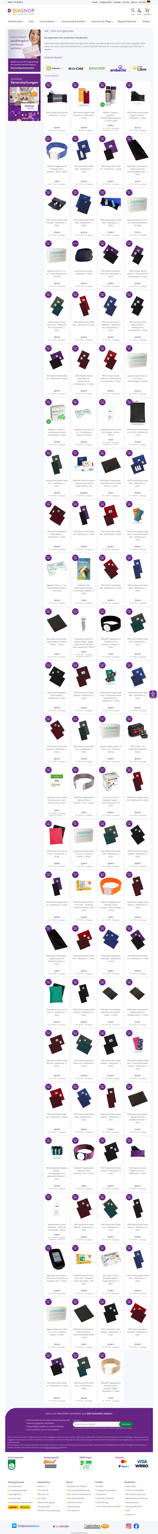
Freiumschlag (15, 1498)
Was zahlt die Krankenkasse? (79, 1494)
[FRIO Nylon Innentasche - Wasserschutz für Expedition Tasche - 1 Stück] (137, 1109)
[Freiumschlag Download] (24, 51)
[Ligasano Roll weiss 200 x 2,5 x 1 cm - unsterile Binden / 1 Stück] (56, 1324)
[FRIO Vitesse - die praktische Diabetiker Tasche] (137, 739)
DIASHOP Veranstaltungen (49, 1510)
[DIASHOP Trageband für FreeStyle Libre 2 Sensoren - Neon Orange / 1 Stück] (110, 897)
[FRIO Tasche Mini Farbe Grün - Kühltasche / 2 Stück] (83, 1377)
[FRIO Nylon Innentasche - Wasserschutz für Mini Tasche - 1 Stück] (110, 1002)
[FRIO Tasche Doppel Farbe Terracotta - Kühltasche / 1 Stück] (83, 107)
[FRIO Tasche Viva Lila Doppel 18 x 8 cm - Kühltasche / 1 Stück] (137, 1163)
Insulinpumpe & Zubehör (73, 21)
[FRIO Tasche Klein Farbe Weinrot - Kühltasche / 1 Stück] (83, 1217)
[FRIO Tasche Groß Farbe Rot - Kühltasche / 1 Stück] (110, 580)
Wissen (134, 2)
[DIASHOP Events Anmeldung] (24, 98)
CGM (31, 21)
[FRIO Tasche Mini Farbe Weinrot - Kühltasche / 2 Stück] (83, 687)
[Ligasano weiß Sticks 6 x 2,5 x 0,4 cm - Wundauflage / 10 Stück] (137, 370)
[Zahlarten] (132, 1465)
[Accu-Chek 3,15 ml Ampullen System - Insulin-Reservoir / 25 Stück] (110, 792)
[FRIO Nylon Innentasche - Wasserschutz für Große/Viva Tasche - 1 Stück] (56, 950)
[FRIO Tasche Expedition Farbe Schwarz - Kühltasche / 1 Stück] (56, 687)
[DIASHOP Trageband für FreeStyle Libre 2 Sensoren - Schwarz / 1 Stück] (110, 633)
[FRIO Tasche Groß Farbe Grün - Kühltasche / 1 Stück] (110, 1217)
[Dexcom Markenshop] (97, 68)
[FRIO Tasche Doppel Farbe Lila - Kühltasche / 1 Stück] (56, 897)
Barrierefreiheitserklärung (136, 1498)
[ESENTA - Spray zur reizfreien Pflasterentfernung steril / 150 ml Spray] (110, 107)
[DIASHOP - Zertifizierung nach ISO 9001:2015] (16, 1465)
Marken (146, 21)
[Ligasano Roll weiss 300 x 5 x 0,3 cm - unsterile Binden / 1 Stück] (83, 844)
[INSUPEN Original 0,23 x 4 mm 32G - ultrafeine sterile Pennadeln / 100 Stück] (83, 1270)
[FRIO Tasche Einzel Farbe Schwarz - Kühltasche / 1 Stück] (137, 1217)
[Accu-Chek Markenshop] (76, 68)
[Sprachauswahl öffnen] (148, 2)
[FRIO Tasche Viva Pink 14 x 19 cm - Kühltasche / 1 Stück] (56, 844)
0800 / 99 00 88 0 (15, 2)
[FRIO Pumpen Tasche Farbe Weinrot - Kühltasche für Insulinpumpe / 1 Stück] (83, 370)
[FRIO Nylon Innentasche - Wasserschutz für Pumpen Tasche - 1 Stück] (137, 1002)
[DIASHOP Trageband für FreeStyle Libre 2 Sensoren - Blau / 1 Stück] (56, 161)
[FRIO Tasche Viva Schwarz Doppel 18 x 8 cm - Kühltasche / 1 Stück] (137, 107)
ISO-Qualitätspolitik (75, 1498)
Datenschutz (131, 1486)
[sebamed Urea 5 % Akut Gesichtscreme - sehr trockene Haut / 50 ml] (56, 792)
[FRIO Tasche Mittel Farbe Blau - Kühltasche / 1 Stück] (137, 473)
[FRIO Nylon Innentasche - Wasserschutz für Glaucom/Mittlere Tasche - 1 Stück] (83, 1324)
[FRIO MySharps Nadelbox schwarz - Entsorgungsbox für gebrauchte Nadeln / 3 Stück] (56, 1163)
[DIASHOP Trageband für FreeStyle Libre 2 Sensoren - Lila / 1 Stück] (83, 1163)
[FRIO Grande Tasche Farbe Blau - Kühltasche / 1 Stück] (110, 213)
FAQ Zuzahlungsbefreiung (78, 1490)
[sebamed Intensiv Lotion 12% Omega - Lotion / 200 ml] (110, 422)
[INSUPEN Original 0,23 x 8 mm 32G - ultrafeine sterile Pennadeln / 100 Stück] (83, 897)
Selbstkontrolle (15, 21)
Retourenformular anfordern (21, 1502)
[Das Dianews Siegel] (52, 1465)
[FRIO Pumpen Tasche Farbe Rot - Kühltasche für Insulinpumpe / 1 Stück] (110, 370)
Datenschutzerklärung (52, 1448)
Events (95, 2)
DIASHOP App (102, 1502)
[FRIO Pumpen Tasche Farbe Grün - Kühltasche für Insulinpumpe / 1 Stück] (56, 317)
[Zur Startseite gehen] (21, 12)
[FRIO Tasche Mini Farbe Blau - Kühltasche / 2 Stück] (83, 161)
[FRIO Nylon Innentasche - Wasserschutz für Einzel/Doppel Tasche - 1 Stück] (137, 161)
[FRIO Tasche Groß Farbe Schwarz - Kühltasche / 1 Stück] (137, 844)
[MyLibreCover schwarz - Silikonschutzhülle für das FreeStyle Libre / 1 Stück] (56, 1270)
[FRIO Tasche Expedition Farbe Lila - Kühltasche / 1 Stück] (110, 264)
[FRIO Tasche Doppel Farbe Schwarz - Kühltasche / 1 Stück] (83, 1002)
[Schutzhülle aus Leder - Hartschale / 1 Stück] (83, 264)
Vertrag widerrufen (134, 1506)
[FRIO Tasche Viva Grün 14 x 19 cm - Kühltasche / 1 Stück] (56, 1002)
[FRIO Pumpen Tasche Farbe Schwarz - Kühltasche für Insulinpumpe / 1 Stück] (137, 317)
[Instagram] (129, 1526)
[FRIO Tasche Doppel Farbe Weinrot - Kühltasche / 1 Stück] (137, 897)
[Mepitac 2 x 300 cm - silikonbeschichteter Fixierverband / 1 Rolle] (56, 422)
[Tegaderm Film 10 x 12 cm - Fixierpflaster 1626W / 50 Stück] (83, 422)
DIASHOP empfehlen (105, 1498)
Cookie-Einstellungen (135, 1490)
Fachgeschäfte (106, 2)
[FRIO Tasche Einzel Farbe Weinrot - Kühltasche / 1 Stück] (110, 1109)
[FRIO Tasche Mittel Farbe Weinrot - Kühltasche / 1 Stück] (56, 1055)
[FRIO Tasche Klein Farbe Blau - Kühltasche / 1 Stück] (137, 687)
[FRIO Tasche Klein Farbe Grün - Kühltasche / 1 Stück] (110, 844)
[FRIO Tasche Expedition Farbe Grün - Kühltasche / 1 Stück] (83, 1055)
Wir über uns (43, 1494)
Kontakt (142, 2)
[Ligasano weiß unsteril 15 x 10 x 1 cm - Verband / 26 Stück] (110, 739)
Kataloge (117, 2)
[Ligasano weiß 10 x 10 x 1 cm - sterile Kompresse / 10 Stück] (137, 213)
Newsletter (101, 1494)
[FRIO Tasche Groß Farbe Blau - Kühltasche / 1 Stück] (83, 1109)
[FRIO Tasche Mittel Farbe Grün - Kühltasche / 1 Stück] (137, 633)
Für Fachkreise (73, 1510)
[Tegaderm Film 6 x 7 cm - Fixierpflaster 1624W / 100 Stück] (56, 580)
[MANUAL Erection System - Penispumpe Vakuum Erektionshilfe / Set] (83, 473)
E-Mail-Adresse (77, 1420)
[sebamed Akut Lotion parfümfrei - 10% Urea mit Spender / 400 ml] (56, 1217)
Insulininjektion (47, 21)
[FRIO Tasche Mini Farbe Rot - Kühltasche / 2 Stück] (110, 526)
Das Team (42, 1498)
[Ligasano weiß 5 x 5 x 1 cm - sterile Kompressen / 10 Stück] (56, 264)
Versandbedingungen (18, 1490)
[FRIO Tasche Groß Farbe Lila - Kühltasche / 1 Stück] (137, 950)
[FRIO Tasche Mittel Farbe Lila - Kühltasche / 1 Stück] (56, 370)
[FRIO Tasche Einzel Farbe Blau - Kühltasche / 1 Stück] (137, 580)
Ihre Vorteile (43, 1490)
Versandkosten (15, 1486)
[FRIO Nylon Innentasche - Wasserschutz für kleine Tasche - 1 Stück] (56, 633)
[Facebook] (136, 1526)
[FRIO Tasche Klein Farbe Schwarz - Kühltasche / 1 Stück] (110, 1324)
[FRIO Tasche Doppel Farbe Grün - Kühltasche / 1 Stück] (56, 473)
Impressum (130, 1514)
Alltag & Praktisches (126, 21)
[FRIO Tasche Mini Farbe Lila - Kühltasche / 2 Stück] (110, 161)
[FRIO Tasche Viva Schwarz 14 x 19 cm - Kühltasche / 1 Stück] (137, 422)
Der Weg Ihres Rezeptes (77, 1486)
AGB (127, 1510)
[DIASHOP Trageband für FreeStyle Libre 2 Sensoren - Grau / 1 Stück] (83, 792)
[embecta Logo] (118, 68)
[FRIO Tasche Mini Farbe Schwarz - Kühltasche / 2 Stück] (110, 1055)
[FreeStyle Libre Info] (140, 68)
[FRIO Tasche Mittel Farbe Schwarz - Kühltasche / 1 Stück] (110, 1163)
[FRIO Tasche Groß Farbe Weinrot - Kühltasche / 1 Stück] (56, 739)
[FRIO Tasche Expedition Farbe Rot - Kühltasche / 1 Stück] (137, 1324)
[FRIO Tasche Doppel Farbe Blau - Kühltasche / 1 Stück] (137, 1270)
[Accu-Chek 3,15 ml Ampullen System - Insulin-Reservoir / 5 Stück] (110, 1270)
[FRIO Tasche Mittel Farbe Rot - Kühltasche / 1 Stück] (83, 950)
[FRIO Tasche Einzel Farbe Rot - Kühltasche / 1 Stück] (83, 317)
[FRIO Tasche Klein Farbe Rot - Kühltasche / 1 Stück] (56, 1109)
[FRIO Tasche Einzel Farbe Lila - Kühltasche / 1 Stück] (83, 526)
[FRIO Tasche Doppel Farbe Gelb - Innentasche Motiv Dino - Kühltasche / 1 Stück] (137, 526)
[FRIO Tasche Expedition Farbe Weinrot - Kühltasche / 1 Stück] (56, 526)
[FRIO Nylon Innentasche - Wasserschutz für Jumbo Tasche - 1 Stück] (110, 473)
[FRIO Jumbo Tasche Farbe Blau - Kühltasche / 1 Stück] (83, 213)
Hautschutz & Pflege (101, 21)
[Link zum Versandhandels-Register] (86, 1465)
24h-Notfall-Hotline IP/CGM (109, 1506)
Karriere (126, 2)
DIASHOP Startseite (98, 46)
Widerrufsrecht (132, 1502)
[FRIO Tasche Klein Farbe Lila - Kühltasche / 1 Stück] (56, 1377)
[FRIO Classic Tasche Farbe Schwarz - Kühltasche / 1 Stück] (56, 213)
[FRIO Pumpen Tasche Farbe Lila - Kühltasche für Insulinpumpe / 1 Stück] (137, 264)
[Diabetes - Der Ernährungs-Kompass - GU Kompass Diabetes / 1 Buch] (83, 580)
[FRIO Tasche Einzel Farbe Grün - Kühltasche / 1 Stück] (83, 739)
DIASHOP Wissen (74, 1502)
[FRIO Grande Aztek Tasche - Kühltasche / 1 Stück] (56, 107)
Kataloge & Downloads (106, 1490)
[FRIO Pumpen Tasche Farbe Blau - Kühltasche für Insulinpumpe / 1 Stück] (110, 317)
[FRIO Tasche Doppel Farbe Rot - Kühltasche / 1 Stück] (137, 792)
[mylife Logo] (55, 68)
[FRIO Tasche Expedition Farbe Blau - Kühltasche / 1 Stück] (110, 950)
